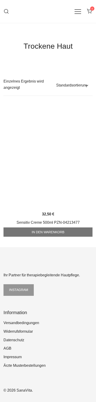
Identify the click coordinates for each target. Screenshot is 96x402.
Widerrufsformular (18, 331)
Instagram (18, 290)
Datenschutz (13, 340)
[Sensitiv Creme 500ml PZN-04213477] (48, 156)
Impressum (12, 357)
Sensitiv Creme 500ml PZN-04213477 (48, 222)
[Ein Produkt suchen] (6, 11)
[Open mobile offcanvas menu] (78, 11)
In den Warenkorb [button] (48, 232)
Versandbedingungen (21, 323)
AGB (7, 348)
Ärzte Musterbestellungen (24, 365)
